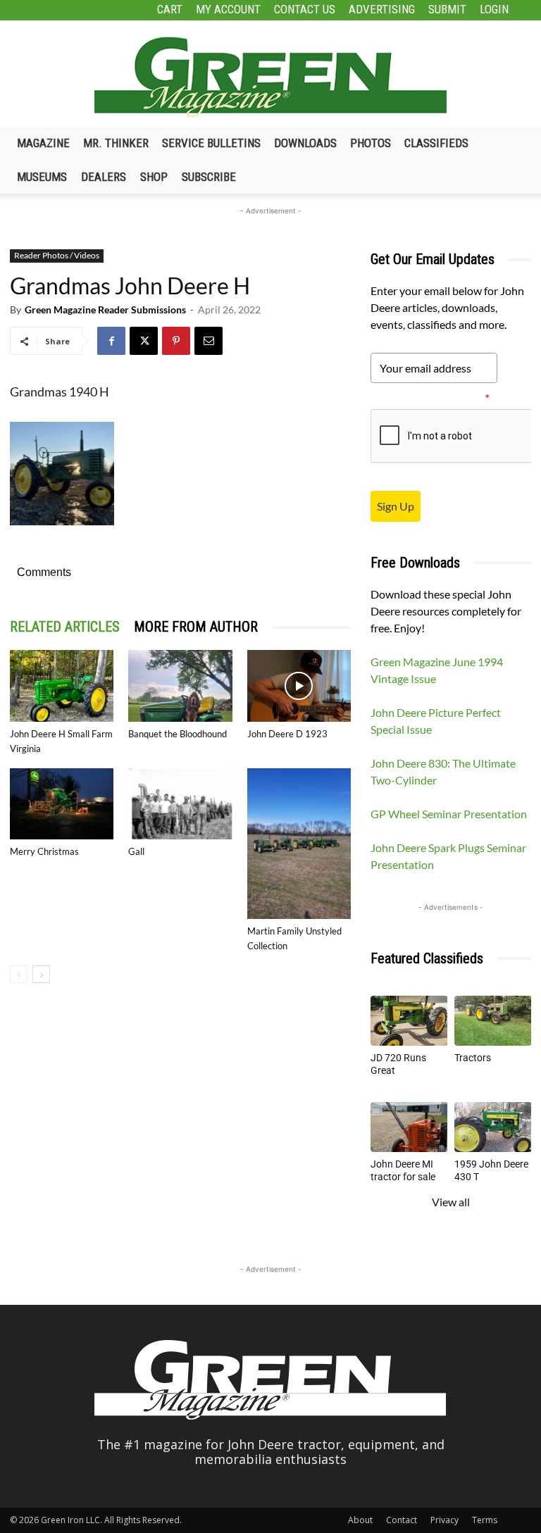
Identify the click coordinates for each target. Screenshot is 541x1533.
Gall (136, 851)
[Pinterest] (176, 341)
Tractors (472, 1057)
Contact (401, 1520)
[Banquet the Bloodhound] (180, 685)
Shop (154, 177)
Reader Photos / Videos (56, 255)
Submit (447, 9)
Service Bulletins (211, 143)
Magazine (43, 143)
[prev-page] (18, 974)
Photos (370, 143)
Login (494, 9)
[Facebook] (111, 341)
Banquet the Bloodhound (177, 733)
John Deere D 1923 (287, 733)
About (360, 1520)
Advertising (382, 9)
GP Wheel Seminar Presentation (449, 813)
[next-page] (41, 974)
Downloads (305, 143)
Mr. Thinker (116, 143)
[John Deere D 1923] (299, 685)
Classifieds (436, 143)
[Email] (208, 341)
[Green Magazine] (270, 77)
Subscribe (209, 177)
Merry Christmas (44, 851)
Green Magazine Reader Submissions (105, 309)
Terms (484, 1520)
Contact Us (304, 9)
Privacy (444, 1520)
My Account (228, 9)
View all (451, 1201)
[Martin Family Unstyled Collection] (299, 843)
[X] (144, 341)
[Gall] (180, 803)
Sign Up (395, 506)
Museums (42, 177)
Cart (169, 9)
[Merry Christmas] (61, 803)
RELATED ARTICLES (65, 626)
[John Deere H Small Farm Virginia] (61, 685)
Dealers (103, 177)
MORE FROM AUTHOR (196, 626)
